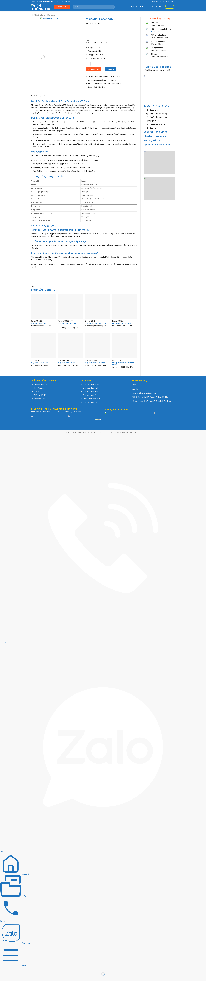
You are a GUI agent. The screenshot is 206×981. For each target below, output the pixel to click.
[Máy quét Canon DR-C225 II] (43, 306)
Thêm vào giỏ (93, 69)
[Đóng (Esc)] (20, 969)
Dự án (152, 7)
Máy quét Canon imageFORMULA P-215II (123, 363)
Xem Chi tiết (155, 32)
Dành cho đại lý (39, 399)
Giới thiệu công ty (40, 384)
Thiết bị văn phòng (38, 15)
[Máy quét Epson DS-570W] (124, 306)
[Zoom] (43, 57)
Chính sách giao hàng (90, 391)
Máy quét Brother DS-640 (67, 363)
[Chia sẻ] (14, 969)
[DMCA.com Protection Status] (98, 419)
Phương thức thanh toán (91, 399)
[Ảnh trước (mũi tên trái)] (2, 978)
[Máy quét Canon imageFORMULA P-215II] (124, 345)
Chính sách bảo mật (90, 402)
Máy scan (51, 15)
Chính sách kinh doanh (91, 384)
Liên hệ (162, 1)
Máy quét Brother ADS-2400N (95, 323)
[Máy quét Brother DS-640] (70, 345)
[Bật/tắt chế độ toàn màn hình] (8, 969)
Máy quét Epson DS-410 (39, 363)
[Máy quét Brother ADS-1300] (97, 345)
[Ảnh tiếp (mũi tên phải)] (8, 978)
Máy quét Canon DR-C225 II (40, 323)
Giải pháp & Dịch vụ (138, 7)
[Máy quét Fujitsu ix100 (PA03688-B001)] (70, 306)
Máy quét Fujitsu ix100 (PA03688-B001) (70, 324)
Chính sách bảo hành (90, 388)
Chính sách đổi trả (89, 395)
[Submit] (112, 7)
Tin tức (159, 7)
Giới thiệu (155, 1)
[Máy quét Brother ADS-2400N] (97, 306)
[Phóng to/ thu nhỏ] (2, 969)
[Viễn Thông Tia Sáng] (40, 7)
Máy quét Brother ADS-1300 (95, 363)
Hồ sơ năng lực (170, 1)
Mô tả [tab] (33, 96)
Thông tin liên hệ (40, 395)
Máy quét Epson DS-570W (121, 323)
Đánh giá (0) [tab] (40, 96)
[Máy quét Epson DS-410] (43, 345)
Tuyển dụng (38, 391)
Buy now (110, 69)
